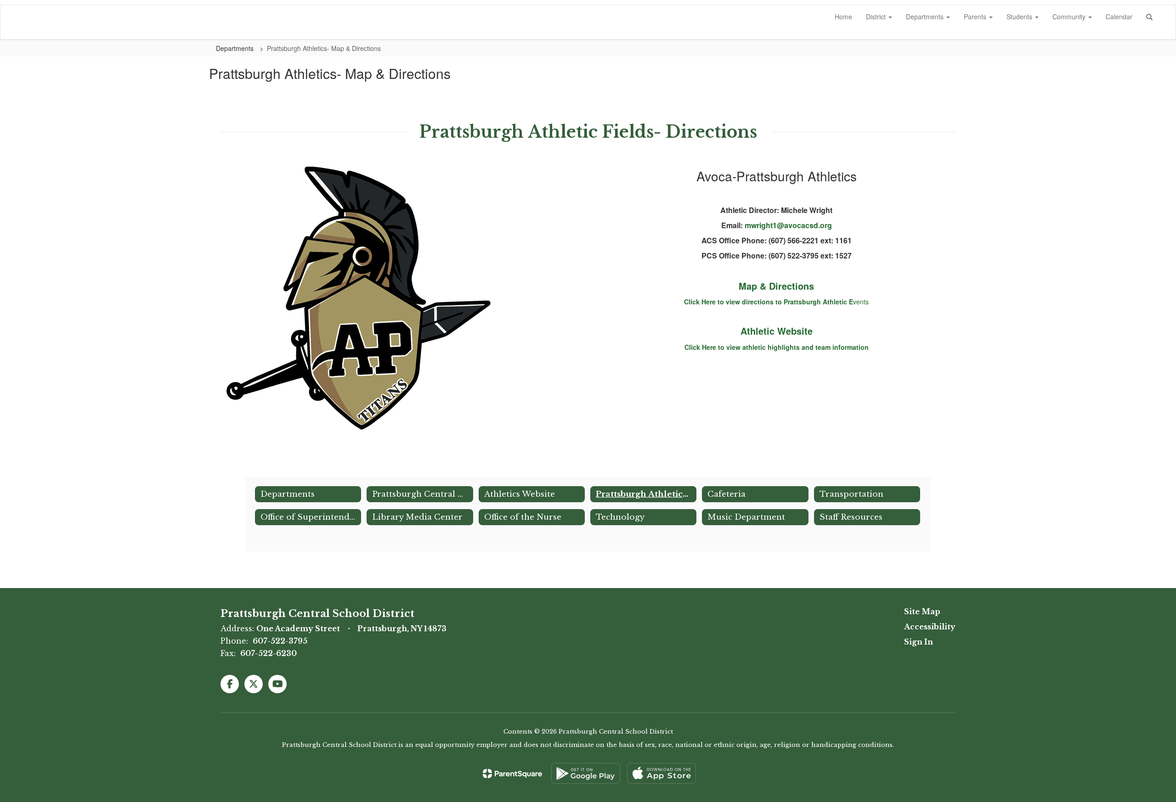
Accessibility (930, 626)
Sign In (918, 641)
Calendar (1119, 16)
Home (843, 16)
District (877, 16)
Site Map (922, 611)
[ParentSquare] (512, 773)
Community (1069, 16)
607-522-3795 (280, 640)
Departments (925, 16)
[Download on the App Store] (661, 773)
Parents (976, 16)
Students (1020, 16)
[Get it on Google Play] (585, 773)
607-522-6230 (268, 653)
